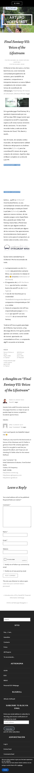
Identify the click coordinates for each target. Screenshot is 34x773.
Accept (5, 770)
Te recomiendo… (9, 657)
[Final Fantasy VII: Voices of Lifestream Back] (23, 102)
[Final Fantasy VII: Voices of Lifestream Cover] (11, 102)
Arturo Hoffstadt (17, 19)
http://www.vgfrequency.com (12, 475)
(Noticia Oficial (19, 94)
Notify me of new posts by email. (15, 571)
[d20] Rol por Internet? (20, 353)
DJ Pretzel (14, 211)
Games (18, 64)
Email (5, 540)
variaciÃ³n (8, 317)
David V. (11, 402)
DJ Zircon (15, 148)
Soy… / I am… (8, 632)
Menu (18, 3)
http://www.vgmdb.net (10, 478)
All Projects (7, 652)
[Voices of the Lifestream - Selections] (12, 165)
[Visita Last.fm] (14, 192)
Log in (6, 744)
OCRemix (20, 200)
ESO (5, 675)
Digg (27, 94)
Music (23, 64)
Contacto (7, 642)
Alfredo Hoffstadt (9, 699)
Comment (6, 505)
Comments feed (9, 754)
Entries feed (7, 749)
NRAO (6, 680)
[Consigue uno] (7, 192)
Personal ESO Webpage (11, 685)
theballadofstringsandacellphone (18, 299)
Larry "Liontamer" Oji (16, 427)
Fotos (5, 647)
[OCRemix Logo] (17, 248)
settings (20, 765)
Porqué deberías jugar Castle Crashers (9, 361)
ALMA (6, 670)
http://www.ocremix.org (10, 472)
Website (5, 549)
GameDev (7, 637)
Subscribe (9, 729)
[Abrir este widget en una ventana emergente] (19, 192)
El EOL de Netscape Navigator (16, 603)
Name (5, 532)
